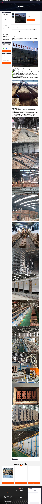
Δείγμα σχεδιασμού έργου (15, 459)
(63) (5, 14)
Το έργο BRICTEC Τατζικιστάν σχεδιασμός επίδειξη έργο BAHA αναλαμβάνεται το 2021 (7, 480)
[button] (3, 474)
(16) (6, 28)
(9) (6, 26)
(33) (6, 36)
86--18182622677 (38, 0)
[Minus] (40, 488)
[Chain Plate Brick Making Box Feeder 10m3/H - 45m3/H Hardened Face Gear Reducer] (20, 18)
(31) (6, 21)
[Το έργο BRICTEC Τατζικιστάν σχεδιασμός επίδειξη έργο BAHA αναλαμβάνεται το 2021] (8, 473)
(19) (6, 17)
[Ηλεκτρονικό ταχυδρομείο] (6, 48)
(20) (6, 23)
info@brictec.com (32, 0)
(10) (6, 19)
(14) (5, 32)
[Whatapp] (5, 49)
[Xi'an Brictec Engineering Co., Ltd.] (4, 2)
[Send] (40, 503)
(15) (6, 40)
